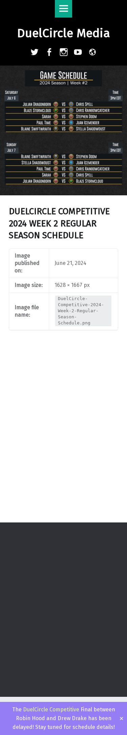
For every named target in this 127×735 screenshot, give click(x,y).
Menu (63, 9)
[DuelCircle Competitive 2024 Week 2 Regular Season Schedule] (63, 70)
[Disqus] (63, 433)
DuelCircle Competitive (51, 709)
